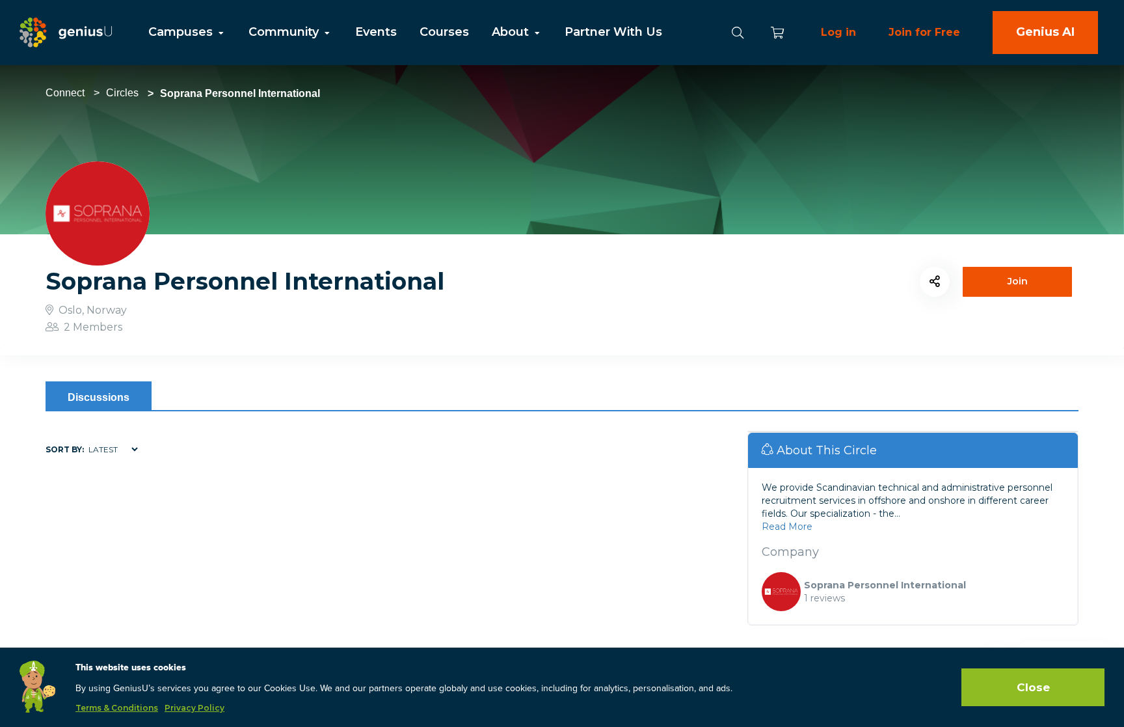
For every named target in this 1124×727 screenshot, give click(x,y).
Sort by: (65, 449)
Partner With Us (613, 32)
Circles (122, 92)
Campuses (182, 32)
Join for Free (924, 32)
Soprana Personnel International (885, 585)
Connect (65, 92)
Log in (838, 32)
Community (285, 32)
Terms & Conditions (116, 708)
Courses (444, 32)
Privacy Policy (194, 708)
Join (1018, 281)
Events (376, 32)
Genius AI (1045, 32)
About (512, 32)
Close (1033, 687)
